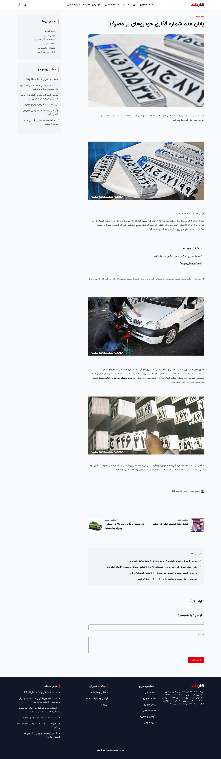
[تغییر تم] (19, 5)
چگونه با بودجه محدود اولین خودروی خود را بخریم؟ (40, 112)
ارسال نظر (196, 660)
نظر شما (201, 634)
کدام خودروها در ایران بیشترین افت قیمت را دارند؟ (41, 122)
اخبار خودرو (50, 31)
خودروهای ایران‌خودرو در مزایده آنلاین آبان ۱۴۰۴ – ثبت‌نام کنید (167, 579)
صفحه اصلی (150, 692)
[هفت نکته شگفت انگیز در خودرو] (197, 525)
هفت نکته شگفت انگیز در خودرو (170, 524)
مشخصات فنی (112, 5)
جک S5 (152, 221)
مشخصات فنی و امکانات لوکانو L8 (42, 79)
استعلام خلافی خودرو (191, 263)
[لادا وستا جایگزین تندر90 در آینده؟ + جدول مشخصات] (95, 525)
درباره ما (104, 704)
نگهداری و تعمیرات (92, 5)
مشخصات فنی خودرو (45, 40)
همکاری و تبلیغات (99, 692)
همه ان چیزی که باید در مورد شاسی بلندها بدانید (177, 256)
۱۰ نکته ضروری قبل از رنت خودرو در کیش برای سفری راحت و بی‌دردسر (39, 87)
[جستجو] (25, 5)
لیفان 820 (142, 221)
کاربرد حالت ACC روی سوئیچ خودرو (41, 105)
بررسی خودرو (129, 5)
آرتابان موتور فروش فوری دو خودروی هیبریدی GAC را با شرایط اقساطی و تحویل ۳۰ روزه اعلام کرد (152, 567)
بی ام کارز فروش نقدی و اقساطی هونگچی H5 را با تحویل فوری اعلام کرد (163, 573)
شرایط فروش (73, 5)
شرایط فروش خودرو (46, 52)
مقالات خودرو (146, 5)
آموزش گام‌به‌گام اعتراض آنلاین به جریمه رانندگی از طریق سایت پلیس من (163, 561)
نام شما (201, 622)
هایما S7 (100, 221)
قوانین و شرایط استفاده (97, 698)
